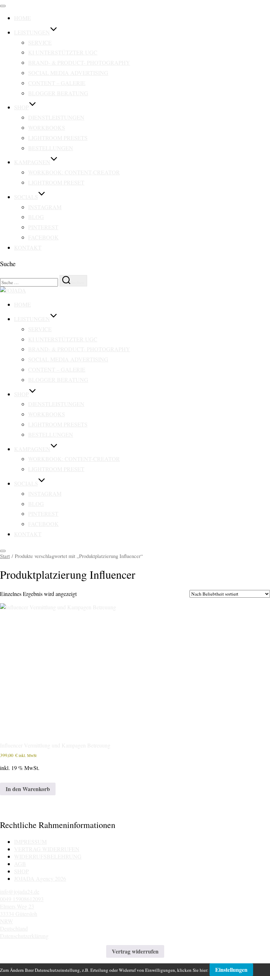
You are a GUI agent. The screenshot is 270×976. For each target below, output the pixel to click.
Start (5, 555)
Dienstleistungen (56, 117)
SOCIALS (26, 196)
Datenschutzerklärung (24, 935)
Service (40, 42)
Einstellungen (231, 969)
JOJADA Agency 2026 (40, 878)
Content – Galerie (56, 82)
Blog (36, 216)
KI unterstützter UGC (62, 52)
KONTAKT (27, 247)
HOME (22, 17)
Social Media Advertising (68, 72)
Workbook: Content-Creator (74, 172)
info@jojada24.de (19, 891)
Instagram (45, 207)
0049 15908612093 (22, 899)
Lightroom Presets (58, 137)
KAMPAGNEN (32, 162)
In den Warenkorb (28, 789)
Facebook (43, 237)
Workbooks (46, 127)
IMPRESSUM (30, 841)
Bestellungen (50, 148)
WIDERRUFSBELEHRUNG (48, 856)
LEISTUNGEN (32, 32)
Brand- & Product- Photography (79, 62)
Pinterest (43, 227)
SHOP (21, 107)
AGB (20, 863)
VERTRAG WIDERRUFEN (46, 849)
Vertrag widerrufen (135, 951)
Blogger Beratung (58, 93)
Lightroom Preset (56, 182)
